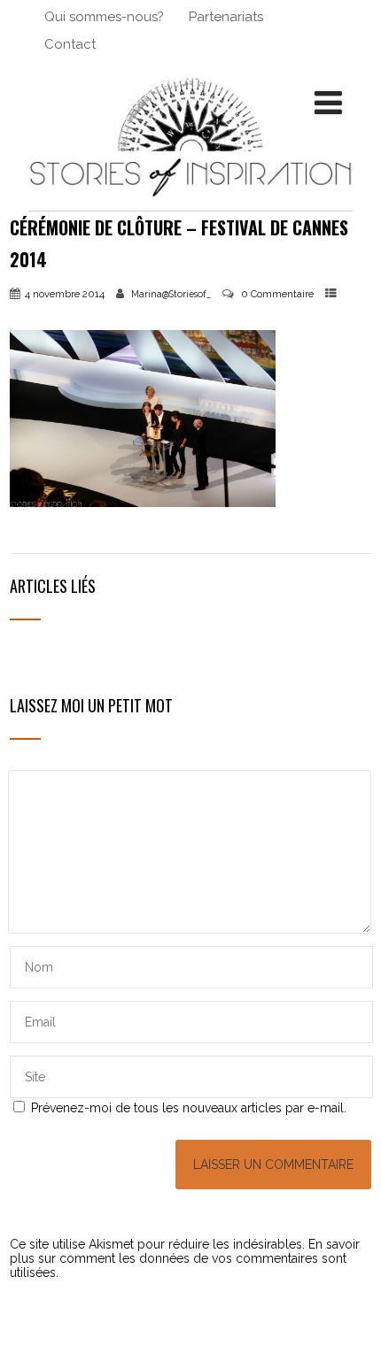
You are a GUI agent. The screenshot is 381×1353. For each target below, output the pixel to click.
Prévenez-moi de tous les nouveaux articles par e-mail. (188, 1108)
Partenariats (226, 17)
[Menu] (328, 102)
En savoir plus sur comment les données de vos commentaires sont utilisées (185, 1258)
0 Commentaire (277, 294)
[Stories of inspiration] (190, 203)
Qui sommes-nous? (104, 17)
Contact (70, 44)
